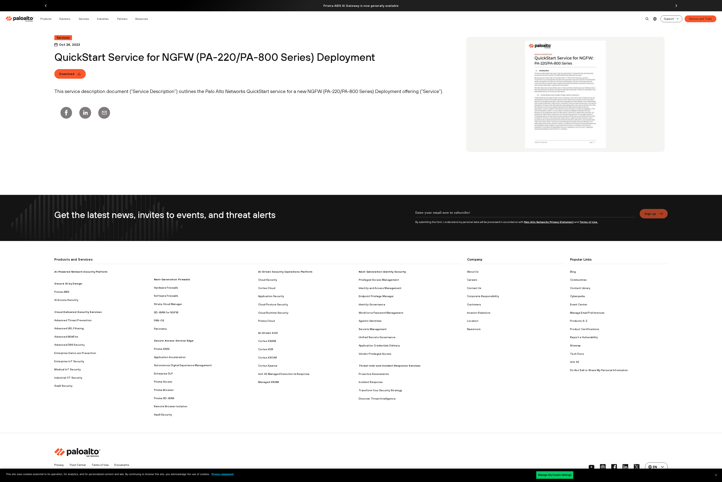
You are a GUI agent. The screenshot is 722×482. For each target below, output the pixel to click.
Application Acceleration (170, 357)
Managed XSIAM (268, 382)
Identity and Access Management (380, 288)
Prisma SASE (162, 348)
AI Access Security (66, 299)
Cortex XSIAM (267, 340)
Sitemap (575, 345)
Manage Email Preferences (587, 312)
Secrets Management (373, 329)
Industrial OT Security (68, 377)
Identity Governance (372, 304)
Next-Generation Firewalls (172, 279)
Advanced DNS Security (69, 344)
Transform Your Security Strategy (380, 390)
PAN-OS (159, 320)
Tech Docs (577, 353)
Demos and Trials (700, 18)
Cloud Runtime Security (273, 312)
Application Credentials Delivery (379, 345)
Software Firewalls (166, 295)
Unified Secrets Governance (377, 337)
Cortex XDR (265, 349)
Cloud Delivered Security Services (78, 311)
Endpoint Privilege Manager (376, 296)
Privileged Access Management (379, 279)
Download (66, 74)
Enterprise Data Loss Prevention (75, 353)
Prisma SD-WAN (164, 398)
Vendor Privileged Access (375, 353)
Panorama (160, 328)
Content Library (580, 288)
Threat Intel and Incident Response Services (390, 365)
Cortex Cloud (266, 288)
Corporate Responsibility (483, 296)
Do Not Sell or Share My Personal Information (599, 370)
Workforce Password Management (381, 312)
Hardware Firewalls (166, 287)
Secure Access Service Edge (173, 340)
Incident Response (371, 382)
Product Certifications (584, 329)
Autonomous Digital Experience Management (183, 365)
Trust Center (77, 464)
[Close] (716, 475)
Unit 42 (574, 361)
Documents (121, 464)
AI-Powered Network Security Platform (81, 271)
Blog (573, 271)
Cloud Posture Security (273, 304)
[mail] (104, 113)
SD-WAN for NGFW (166, 312)
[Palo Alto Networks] (20, 18)
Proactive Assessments (374, 373)
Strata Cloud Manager (168, 304)
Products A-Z (578, 320)
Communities (578, 279)
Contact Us (474, 288)
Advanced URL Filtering (69, 328)
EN (655, 19)
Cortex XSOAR (267, 357)
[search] (647, 18)
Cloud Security (267, 279)
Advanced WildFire (66, 336)
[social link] (591, 467)
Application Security (271, 296)
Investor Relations (479, 312)
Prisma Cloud (266, 320)
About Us (473, 271)
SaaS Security (63, 385)
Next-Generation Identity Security (382, 271)
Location (473, 320)
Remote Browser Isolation (170, 406)
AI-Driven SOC (268, 332)
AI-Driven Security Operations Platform (285, 271)
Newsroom (474, 329)
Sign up (650, 213)
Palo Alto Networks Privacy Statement (549, 221)
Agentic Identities (370, 320)
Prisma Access (163, 381)
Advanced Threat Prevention (73, 320)
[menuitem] (21, 18)
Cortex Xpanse (267, 365)
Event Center (578, 304)
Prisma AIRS (61, 291)
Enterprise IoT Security (69, 361)
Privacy (59, 464)
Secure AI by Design (68, 283)
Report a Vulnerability (584, 337)
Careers (472, 279)
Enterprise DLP (163, 373)
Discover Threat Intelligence (377, 398)
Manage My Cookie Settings (554, 474)
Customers (474, 304)
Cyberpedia (577, 296)
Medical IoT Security (67, 369)
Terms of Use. (588, 221)
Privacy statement (223, 474)
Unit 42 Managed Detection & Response (284, 373)
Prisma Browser (164, 389)
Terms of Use (100, 464)
